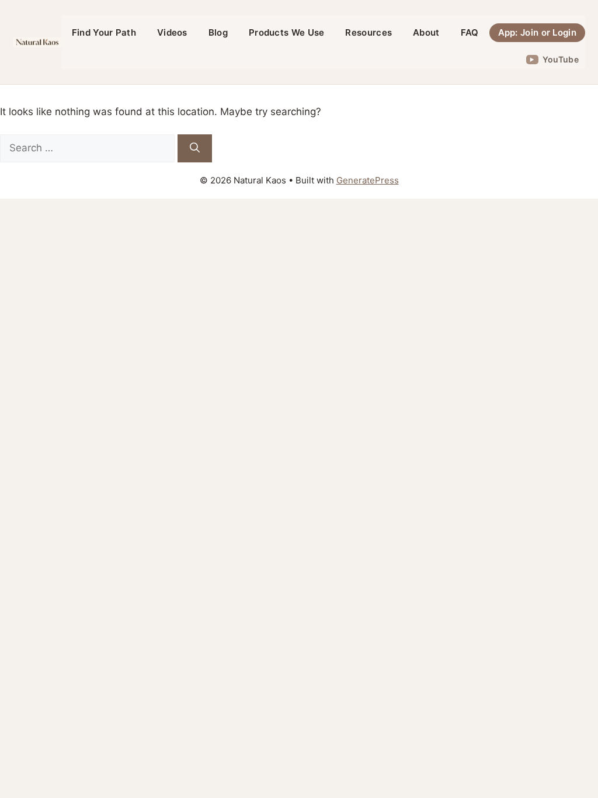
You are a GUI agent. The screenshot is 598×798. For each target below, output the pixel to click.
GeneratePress (367, 180)
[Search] (195, 148)
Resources (368, 32)
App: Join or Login (537, 32)
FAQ (470, 32)
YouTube (561, 59)
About (426, 32)
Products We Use (287, 32)
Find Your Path (104, 32)
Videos (172, 32)
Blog (218, 32)
